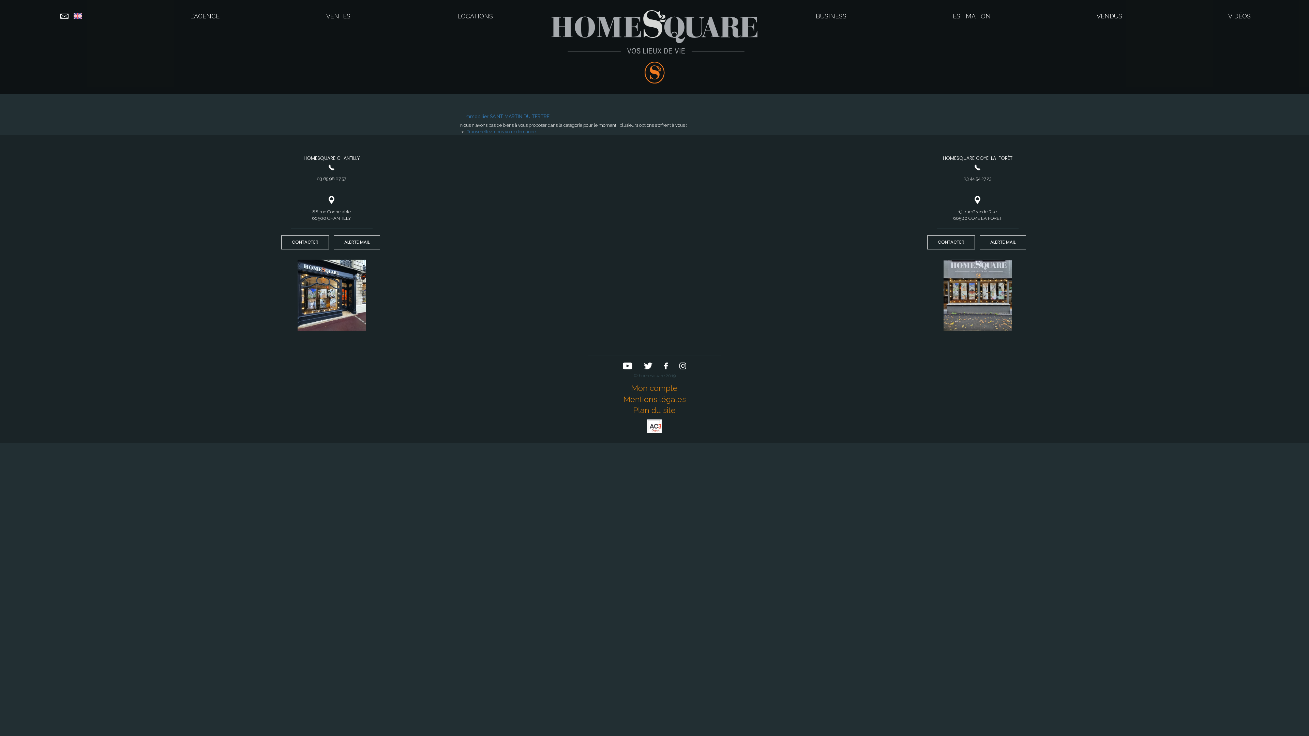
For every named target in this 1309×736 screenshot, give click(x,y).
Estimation (972, 16)
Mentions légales (654, 399)
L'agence (205, 16)
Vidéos (1239, 16)
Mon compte (654, 388)
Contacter (305, 242)
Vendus (1109, 16)
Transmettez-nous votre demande (501, 131)
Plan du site (654, 410)
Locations (475, 16)
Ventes (338, 16)
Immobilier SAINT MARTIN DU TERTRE (507, 116)
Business (831, 16)
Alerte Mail (357, 242)
